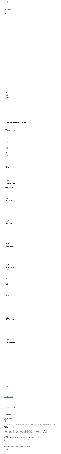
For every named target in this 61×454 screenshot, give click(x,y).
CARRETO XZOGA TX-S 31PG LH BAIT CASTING (13, 168)
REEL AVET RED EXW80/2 (9, 246)
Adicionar (6, 129)
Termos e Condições (8, 392)
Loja (6, 413)
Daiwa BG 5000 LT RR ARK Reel (10, 200)
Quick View (7, 144)
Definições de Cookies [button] (7, 418)
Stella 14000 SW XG (9, 223)
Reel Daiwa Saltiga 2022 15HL (10, 319)
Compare (7, 151)
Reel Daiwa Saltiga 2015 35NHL (10, 296)
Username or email (7, 10)
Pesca (11, 130)
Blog (6, 94)
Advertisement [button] (6, 442)
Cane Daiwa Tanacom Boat (10, 267)
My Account (7, 449)
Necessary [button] (5, 426)
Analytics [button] (5, 440)
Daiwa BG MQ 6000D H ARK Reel (11, 342)
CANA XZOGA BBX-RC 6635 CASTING (11, 146)
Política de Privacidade (8, 414)
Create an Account (9, 9)
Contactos (7, 95)
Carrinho (7, 410)
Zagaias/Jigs (13, 130)
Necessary (6, 427)
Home (7, 92)
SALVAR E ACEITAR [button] (6, 447)
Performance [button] (5, 438)
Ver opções (7, 269)
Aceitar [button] (11, 418)
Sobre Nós (7, 93)
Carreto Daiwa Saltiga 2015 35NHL (11, 183)
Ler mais (7, 185)
